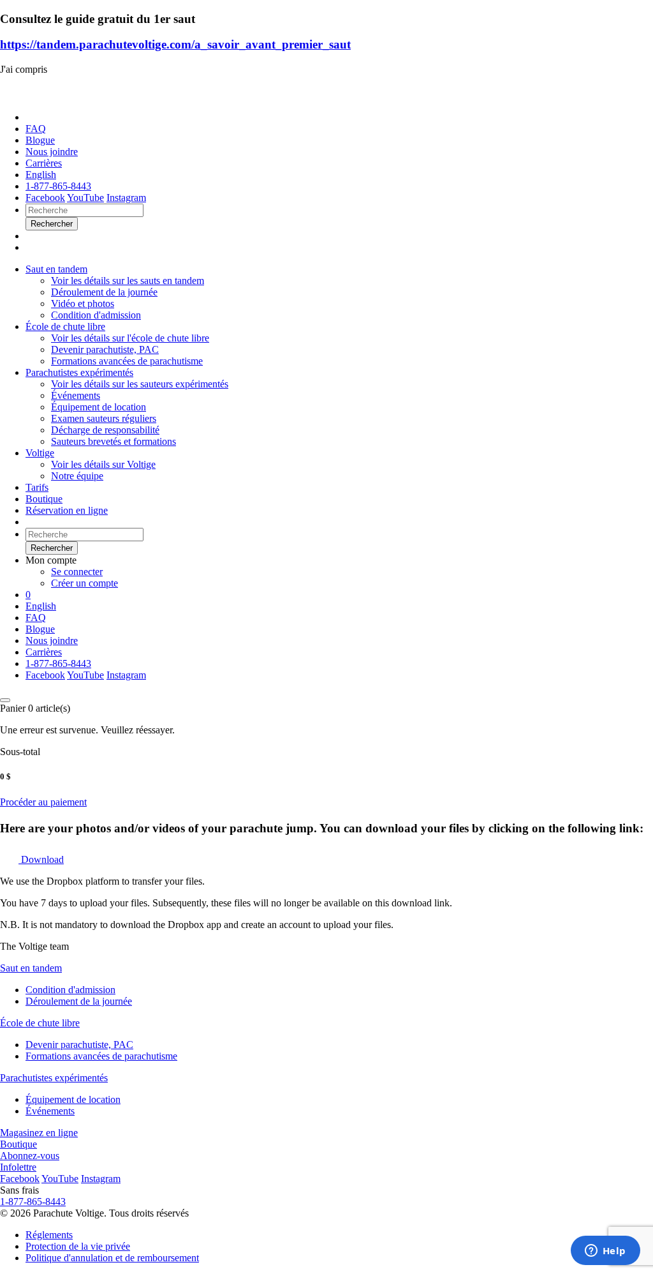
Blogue (40, 140)
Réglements (49, 1234)
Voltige (40, 452)
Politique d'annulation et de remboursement (112, 1257)
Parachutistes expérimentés (79, 372)
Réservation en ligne (67, 510)
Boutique (44, 498)
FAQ (36, 128)
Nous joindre (52, 151)
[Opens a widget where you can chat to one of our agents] (605, 1252)
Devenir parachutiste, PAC (79, 1044)
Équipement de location (73, 1099)
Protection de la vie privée (78, 1246)
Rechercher (52, 548)
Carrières (44, 163)
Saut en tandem (56, 269)
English (41, 174)
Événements (50, 1110)
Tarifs (37, 487)
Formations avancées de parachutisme (101, 1056)
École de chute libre (65, 326)
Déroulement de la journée (79, 1001)
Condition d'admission (70, 989)
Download (41, 859)
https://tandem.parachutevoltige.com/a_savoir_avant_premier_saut (175, 44)
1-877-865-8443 (58, 186)
